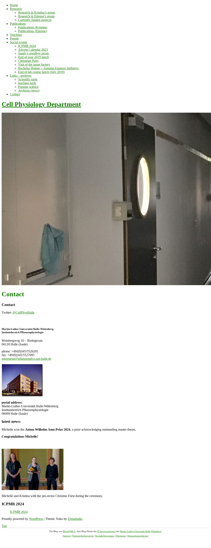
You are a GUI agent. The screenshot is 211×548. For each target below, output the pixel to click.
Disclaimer (121, 536)
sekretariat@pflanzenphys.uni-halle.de (26, 358)
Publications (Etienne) (32, 31)
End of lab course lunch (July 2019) (41, 72)
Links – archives (20, 75)
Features (66, 536)
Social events (18, 42)
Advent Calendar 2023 (33, 49)
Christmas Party (28, 61)
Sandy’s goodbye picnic (33, 53)
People (14, 38)
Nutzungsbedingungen (83, 536)
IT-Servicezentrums (106, 531)
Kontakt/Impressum (104, 536)
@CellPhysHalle (23, 312)
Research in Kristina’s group (36, 12)
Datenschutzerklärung (138, 536)
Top (4, 526)
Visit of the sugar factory (34, 64)
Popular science (28, 87)
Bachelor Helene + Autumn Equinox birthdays (48, 68)
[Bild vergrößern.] (22, 395)
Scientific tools (27, 79)
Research (16, 9)
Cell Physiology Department (41, 104)
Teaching (16, 35)
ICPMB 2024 (27, 46)
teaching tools (27, 83)
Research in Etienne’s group (36, 16)
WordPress (36, 519)
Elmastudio (75, 519)
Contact (15, 94)
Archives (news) (29, 90)
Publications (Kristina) (32, 27)
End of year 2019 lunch (33, 57)
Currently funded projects (34, 20)
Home (14, 5)
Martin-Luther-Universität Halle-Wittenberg (141, 531)
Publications (18, 23)
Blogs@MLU (69, 531)
